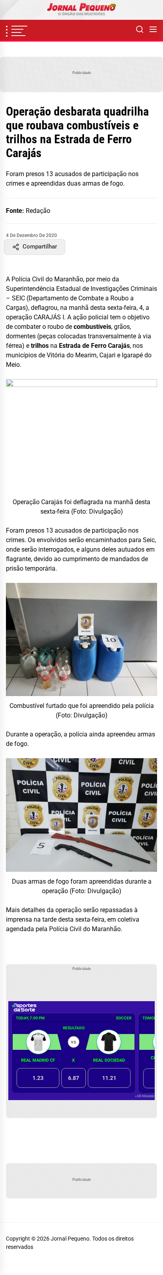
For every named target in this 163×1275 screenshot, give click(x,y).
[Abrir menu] (153, 30)
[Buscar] (139, 30)
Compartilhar (40, 246)
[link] (81, 10)
